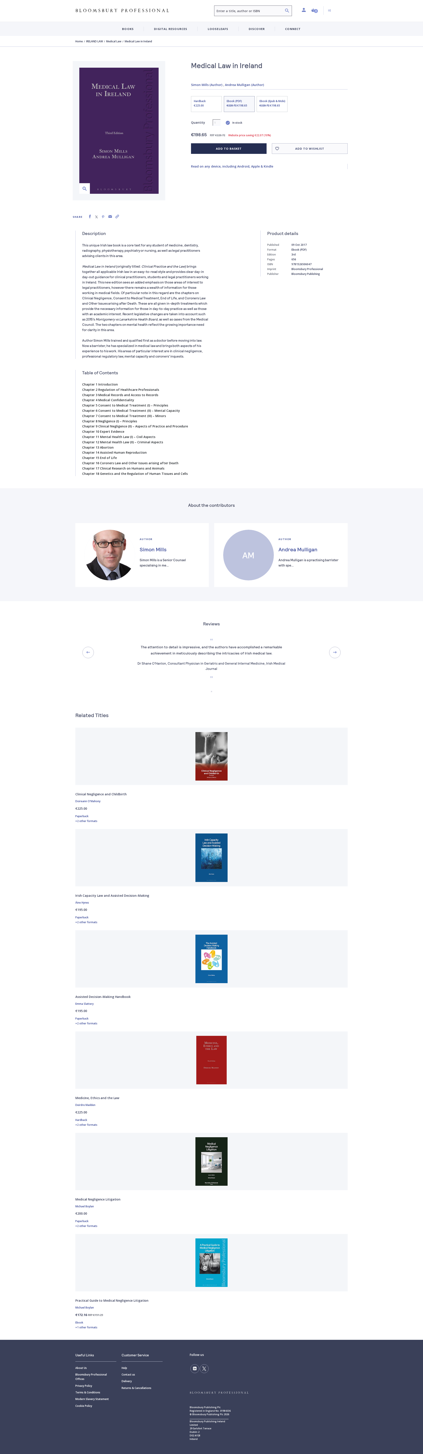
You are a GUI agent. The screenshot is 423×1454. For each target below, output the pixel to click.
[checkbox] (206, 104)
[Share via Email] (110, 217)
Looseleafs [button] (218, 29)
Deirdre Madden (85, 1105)
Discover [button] (257, 29)
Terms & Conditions (87, 1392)
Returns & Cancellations (136, 1388)
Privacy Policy (83, 1386)
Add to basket (229, 149)
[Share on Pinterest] (103, 217)
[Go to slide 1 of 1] (211, 691)
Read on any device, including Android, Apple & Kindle (232, 166)
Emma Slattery (84, 1004)
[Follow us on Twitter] (204, 1368)
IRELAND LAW (94, 41)
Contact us (128, 1374)
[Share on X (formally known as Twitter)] (96, 217)
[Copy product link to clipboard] (117, 217)
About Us (81, 1368)
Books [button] (128, 29)
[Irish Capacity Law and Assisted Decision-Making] (211, 857)
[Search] (287, 11)
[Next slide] (335, 652)
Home (79, 41)
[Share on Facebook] (90, 217)
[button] (314, 10)
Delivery (127, 1381)
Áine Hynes (82, 902)
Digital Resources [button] (170, 29)
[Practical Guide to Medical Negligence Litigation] (211, 1262)
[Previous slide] (88, 652)
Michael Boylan (84, 1206)
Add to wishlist (309, 149)
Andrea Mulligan (297, 549)
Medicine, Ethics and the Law (97, 1098)
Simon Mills (153, 549)
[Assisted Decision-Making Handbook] (211, 959)
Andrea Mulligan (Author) (244, 85)
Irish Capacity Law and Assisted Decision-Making (112, 895)
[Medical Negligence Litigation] (211, 1161)
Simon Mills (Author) (206, 85)
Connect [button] (293, 29)
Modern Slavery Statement (92, 1399)
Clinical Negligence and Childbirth (101, 794)
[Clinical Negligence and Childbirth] (211, 756)
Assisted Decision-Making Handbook (103, 997)
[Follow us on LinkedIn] (194, 1368)
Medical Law (113, 41)
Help (124, 1368)
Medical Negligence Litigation (98, 1199)
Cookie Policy (83, 1406)
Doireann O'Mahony (87, 801)
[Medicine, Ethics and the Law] (211, 1060)
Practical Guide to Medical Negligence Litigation (111, 1300)
